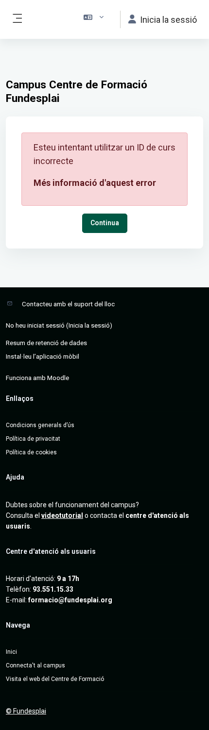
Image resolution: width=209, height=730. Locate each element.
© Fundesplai (26, 711)
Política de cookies (31, 452)
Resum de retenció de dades (46, 343)
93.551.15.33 (53, 589)
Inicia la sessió (89, 325)
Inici (11, 651)
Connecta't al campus (35, 665)
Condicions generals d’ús (40, 425)
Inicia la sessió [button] (168, 20)
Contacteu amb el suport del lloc (68, 304)
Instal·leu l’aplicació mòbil (42, 356)
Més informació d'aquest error (95, 183)
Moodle (58, 378)
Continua (104, 223)
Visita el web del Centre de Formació (55, 679)
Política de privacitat (33, 438)
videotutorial (62, 515)
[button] (93, 19)
